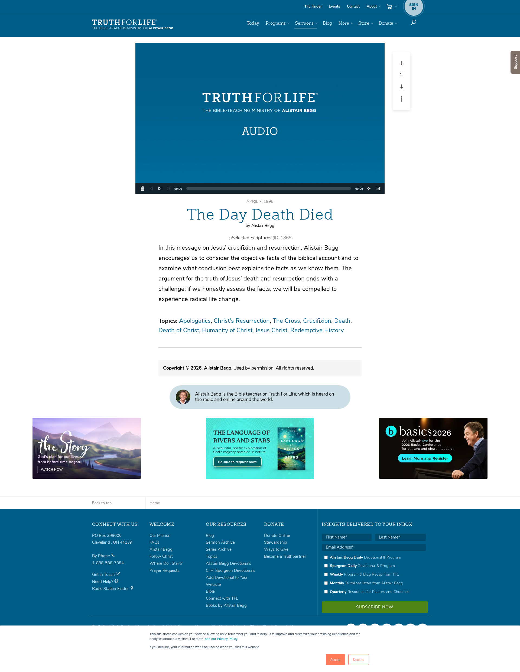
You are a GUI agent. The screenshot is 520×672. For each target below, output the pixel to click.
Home (155, 502)
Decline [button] (358, 659)
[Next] (168, 188)
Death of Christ (178, 330)
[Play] (159, 188)
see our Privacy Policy (221, 638)
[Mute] (369, 188)
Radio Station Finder (111, 588)
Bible (210, 591)
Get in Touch (104, 574)
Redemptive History (317, 330)
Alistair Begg (161, 549)
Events (334, 6)
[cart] (391, 6)
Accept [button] (335, 659)
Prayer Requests (164, 570)
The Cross (286, 321)
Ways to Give (276, 549)
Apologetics (195, 321)
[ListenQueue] (142, 188)
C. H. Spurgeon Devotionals (230, 570)
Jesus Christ (271, 330)
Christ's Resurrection (242, 321)
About (372, 6)
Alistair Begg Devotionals (228, 563)
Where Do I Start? (166, 563)
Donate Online (277, 535)
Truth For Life (132, 25)
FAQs (154, 542)
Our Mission (160, 535)
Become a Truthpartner (285, 556)
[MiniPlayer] (377, 188)
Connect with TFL (222, 598)
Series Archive (219, 549)
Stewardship (275, 542)
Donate (386, 23)
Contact (353, 6)
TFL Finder (313, 6)
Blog (327, 23)
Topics (211, 556)
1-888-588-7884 (108, 563)
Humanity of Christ (227, 330)
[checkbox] (374, 574)
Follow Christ (161, 556)
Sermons (304, 23)
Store (363, 23)
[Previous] (151, 188)
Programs (276, 23)
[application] (260, 188)
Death (342, 321)
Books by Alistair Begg (226, 605)
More (344, 23)
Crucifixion (317, 321)
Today (253, 23)
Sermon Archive (220, 542)
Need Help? (103, 581)
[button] (260, 118)
